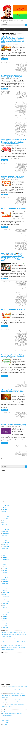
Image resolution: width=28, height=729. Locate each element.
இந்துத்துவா (24, 102)
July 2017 (4, 622)
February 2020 (5, 574)
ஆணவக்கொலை (18, 100)
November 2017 (5, 618)
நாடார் (25, 122)
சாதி (19, 114)
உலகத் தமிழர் (19, 105)
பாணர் (25, 127)
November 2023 (5, 513)
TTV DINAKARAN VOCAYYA (22, 97)
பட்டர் (25, 125)
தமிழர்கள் (24, 117)
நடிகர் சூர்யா (24, 68)
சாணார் (16, 114)
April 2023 (4, 524)
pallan (23, 235)
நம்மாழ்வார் (18, 122)
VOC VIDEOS (7, 93)
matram (17, 199)
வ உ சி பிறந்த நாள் (23, 453)
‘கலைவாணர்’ (18, 229)
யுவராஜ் (20, 300)
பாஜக (22, 127)
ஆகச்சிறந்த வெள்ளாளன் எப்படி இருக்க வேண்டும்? (12, 645)
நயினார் (22, 122)
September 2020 (5, 561)
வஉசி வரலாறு (24, 302)
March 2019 (4, 590)
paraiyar (16, 236)
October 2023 (5, 514)
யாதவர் (25, 130)
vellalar (23, 65)
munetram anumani (22, 199)
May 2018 (4, 607)
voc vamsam (24, 249)
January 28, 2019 (9, 393)
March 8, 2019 (9, 179)
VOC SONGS (22, 203)
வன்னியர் (24, 131)
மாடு (18, 130)
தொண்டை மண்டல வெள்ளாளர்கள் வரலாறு (13, 309)
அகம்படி (24, 98)
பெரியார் (20, 129)
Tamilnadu (22, 95)
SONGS (20, 239)
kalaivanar (19, 233)
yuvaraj (25, 289)
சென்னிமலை (24, 294)
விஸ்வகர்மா (24, 133)
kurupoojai (24, 198)
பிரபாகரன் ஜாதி (23, 128)
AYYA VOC (24, 62)
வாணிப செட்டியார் (19, 132)
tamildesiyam (17, 95)
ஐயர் (21, 107)
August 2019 (5, 583)
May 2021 (4, 553)
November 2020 (5, 559)
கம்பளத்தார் (24, 107)
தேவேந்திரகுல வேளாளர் (22, 169)
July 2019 (4, 585)
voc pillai (23, 247)
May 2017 (4, 623)
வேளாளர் (25, 172)
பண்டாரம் (16, 126)
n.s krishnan (21, 334)
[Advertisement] (14, 485)
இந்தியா (20, 102)
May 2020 (4, 568)
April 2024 (4, 509)
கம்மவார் (20, 108)
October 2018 (5, 599)
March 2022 (4, 540)
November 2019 (5, 577)
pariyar (20, 236)
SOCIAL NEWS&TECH (6, 91)
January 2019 (5, 594)
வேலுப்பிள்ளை (19, 305)
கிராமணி (21, 110)
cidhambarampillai (18, 63)
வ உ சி (23, 300)
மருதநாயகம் (24, 69)
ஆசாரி (23, 99)
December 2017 (5, 616)
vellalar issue (23, 202)
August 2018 (5, 603)
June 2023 (4, 522)
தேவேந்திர (24, 168)
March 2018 (4, 610)
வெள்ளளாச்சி (19, 134)
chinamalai (24, 230)
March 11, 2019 (9, 145)
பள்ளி (25, 126)
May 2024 (4, 507)
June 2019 (4, 586)
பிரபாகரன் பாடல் (23, 298)
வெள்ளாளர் (25, 71)
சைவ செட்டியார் (23, 116)
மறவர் (16, 130)
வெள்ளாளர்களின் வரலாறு (6, 94)
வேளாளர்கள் (21, 135)
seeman (22, 200)
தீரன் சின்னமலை (23, 295)
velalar (16, 202)
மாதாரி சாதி (19, 171)
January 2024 (5, 511)
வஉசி (21, 131)
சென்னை (18, 116)
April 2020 (4, 570)
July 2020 (4, 564)
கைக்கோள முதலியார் (22, 111)
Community (18, 92)
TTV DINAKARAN (23, 96)
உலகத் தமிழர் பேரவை (22, 165)
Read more (4, 59)
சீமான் (25, 114)
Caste (25, 91)
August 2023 (5, 518)
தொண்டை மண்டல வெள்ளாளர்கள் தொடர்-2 (13, 208)
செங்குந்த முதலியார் (18, 115)
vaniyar (16, 242)
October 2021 (5, 544)
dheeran (24, 231)
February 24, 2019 (9, 261)
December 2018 (5, 596)
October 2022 (5, 531)
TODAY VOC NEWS (6, 62)
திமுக (25, 119)
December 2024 (5, 503)
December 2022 (5, 529)
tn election (24, 239)
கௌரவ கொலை (23, 113)
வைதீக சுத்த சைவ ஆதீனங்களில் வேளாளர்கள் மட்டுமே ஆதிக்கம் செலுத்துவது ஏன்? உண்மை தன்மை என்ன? (13, 695)
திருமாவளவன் (21, 121)
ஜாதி (21, 117)
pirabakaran (24, 236)
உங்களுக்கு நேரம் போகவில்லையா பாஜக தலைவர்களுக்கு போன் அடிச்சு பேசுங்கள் (12, 390)
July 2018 (4, 605)
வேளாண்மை (24, 171)
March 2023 (4, 526)
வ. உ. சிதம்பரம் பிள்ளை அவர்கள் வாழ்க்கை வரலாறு (12, 713)
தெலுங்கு (20, 168)
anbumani (20, 197)
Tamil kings (18, 94)
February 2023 (5, 527)
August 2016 (5, 627)
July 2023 (4, 520)
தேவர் (25, 121)
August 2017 (5, 620)
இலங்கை (20, 103)
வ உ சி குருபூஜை (21, 301)
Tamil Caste (18, 93)
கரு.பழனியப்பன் (21, 109)
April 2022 (4, 538)
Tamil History (23, 93)
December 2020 (5, 557)
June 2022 (4, 535)
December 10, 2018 (10, 426)
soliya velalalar (23, 92)
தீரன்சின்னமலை (20, 296)
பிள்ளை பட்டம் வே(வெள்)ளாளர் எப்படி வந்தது (13, 424)
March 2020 (4, 572)
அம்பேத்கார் (19, 99)
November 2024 (5, 505)
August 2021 (5, 548)
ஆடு (25, 99)
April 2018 (4, 609)
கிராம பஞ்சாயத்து (22, 350)
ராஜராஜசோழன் (18, 70)
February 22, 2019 (9, 357)
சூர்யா (25, 67)
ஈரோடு (16, 290)
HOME (3, 711)
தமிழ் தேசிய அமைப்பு (22, 118)
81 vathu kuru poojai (20, 163)
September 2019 (5, 581)
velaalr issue (24, 201)
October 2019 (5, 579)
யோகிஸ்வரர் (18, 131)
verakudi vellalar (18, 98)
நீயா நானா (20, 124)
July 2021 (4, 550)
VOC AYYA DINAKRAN (20, 416)
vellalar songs (23, 415)
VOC (22, 98)
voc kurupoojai (21, 246)
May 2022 (4, 537)
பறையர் (20, 126)
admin (3, 44)
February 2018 (5, 612)
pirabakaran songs (20, 237)
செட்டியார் (24, 115)
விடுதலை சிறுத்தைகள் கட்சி (21, 133)
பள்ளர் (23, 126)
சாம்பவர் (22, 114)
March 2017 (4, 625)
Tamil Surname (23, 94)
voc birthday (22, 245)
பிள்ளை (16, 129)
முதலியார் (21, 130)
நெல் (23, 124)
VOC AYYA (17, 203)
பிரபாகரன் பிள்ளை (18, 69)
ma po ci (23, 234)
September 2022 (5, 533)
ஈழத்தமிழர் (24, 103)
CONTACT (4, 724)
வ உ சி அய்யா (22, 452)
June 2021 (4, 551)
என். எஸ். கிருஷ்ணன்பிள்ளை (22, 67)
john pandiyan (23, 232)
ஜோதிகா (19, 68)
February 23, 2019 (9, 311)
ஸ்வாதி (25, 135)
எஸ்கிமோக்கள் (23, 106)
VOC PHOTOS (5, 720)
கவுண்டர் (17, 110)
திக (23, 119)
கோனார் (24, 112)
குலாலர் (16, 111)
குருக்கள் (24, 110)
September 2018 (5, 601)
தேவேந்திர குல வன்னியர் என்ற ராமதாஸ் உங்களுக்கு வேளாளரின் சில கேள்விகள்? (12, 177)
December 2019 (5, 575)
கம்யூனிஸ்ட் (24, 108)
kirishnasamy (23, 233)
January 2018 (5, 614)
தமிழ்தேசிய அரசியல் (18, 119)
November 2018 (5, 598)
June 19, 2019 (9, 78)
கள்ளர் (25, 109)
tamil (25, 200)
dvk (17, 232)
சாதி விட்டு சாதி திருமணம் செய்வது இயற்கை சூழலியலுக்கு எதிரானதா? (11, 75)
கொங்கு (21, 292)
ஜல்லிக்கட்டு (18, 117)
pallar (25, 235)
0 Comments (15, 44)
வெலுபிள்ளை (18, 303)
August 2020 (5, 562)
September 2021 (5, 546)
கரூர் (19, 290)
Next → (7, 461)
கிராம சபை (22, 290)
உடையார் (24, 104)
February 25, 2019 (9, 210)
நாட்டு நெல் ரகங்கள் (18, 123)
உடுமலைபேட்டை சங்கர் (19, 104)
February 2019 (5, 592)
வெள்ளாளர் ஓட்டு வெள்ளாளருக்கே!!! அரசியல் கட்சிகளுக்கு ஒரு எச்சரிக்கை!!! (12, 355)
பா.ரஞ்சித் (19, 127)
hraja (20, 232)
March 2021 (4, 555)
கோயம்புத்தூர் (18, 294)
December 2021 (5, 542)
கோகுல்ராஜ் (21, 112)
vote (22, 289)
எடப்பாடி (19, 106)
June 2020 (4, 566)
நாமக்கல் (24, 296)
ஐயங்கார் (18, 107)
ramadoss (18, 200)
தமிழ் (17, 118)
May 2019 (4, 588)
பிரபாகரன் (18, 128)
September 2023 (5, 516)
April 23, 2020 (8, 44)
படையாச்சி (22, 125)
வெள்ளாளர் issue (23, 304)
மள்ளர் (17, 300)
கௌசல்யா (18, 113)
